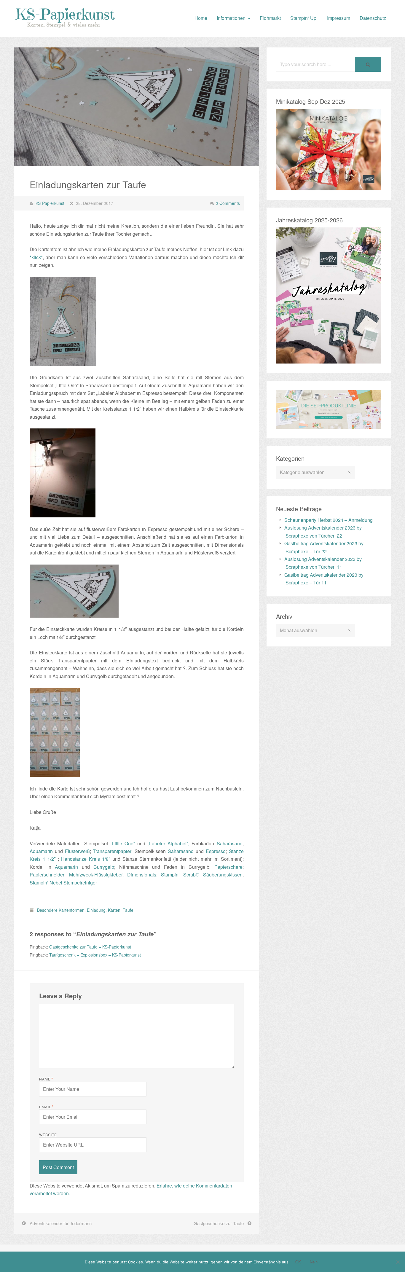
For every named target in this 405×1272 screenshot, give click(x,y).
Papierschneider (47, 874)
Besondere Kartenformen (60, 910)
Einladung (96, 910)
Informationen (231, 18)
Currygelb (103, 866)
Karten (114, 910)
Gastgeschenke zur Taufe (219, 1223)
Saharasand (230, 843)
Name (46, 1079)
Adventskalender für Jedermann (61, 1223)
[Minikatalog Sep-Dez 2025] (328, 186)
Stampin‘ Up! (304, 18)
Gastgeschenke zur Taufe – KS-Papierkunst (90, 947)
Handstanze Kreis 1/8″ (85, 858)
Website (48, 1134)
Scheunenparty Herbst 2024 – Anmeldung (328, 520)
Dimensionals (141, 874)
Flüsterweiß (77, 851)
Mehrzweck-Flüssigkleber (95, 874)
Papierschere (228, 866)
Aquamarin (41, 851)
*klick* (36, 257)
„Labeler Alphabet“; (168, 843)
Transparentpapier (112, 851)
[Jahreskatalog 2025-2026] (328, 359)
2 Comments (228, 203)
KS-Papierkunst (50, 203)
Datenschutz (373, 18)
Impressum (338, 18)
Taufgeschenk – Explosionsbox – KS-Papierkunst (95, 955)
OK (298, 1262)
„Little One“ (123, 843)
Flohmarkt (270, 18)
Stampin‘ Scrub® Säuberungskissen (201, 874)
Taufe (128, 910)
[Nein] (398, 1262)
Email (46, 1107)
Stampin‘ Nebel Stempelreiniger (63, 882)
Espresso (216, 851)
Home (200, 18)
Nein (314, 1262)
